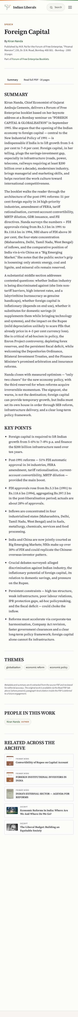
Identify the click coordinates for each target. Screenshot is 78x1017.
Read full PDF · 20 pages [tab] (37, 80)
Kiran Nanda (15, 41)
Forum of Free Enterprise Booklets (30, 59)
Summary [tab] (12, 80)
